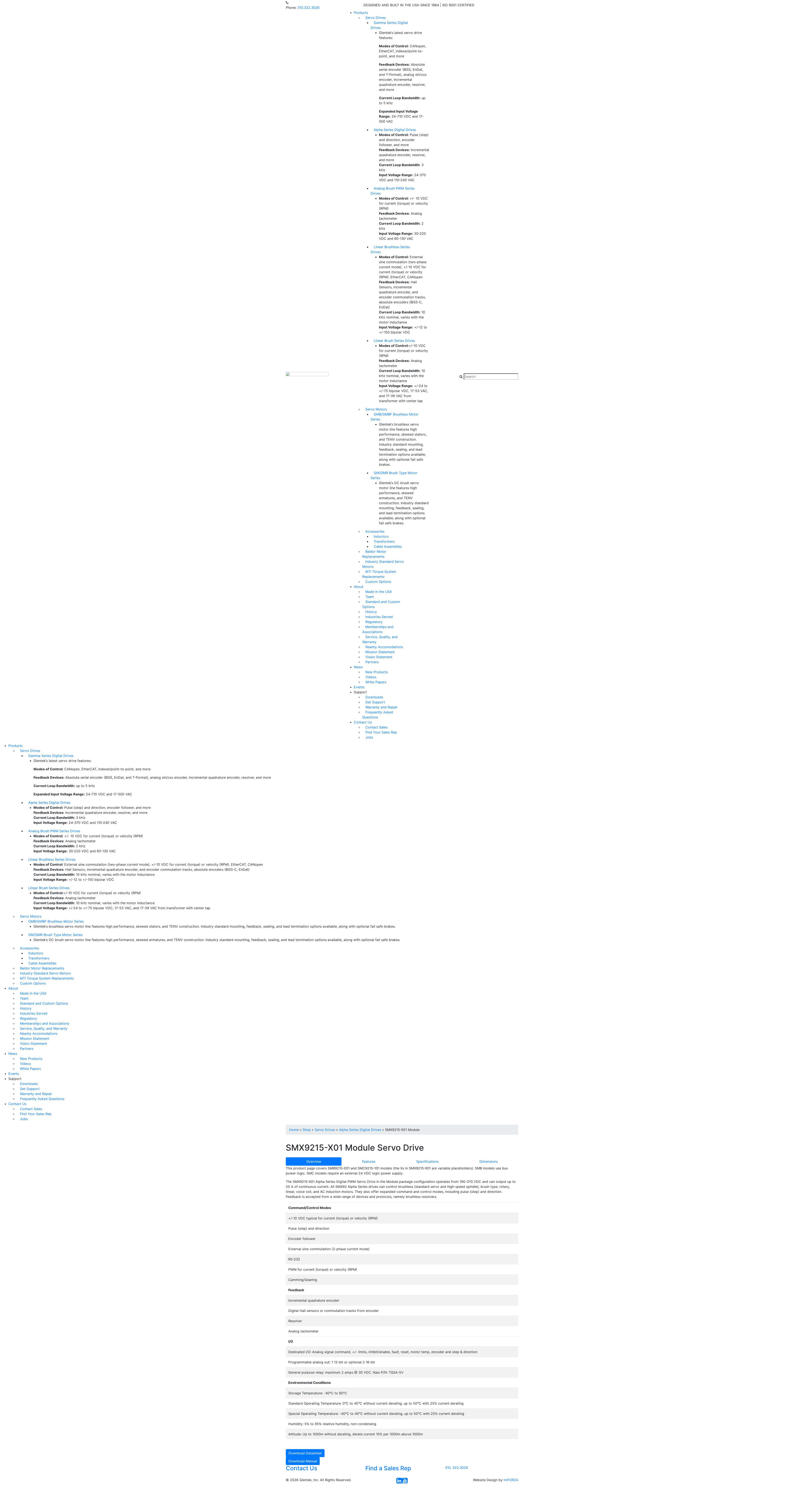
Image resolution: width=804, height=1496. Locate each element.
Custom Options (378, 581)
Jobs (369, 737)
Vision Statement (378, 657)
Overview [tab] (313, 1161)
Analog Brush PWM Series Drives (393, 190)
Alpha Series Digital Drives (395, 130)
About (358, 587)
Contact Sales (376, 727)
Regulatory (374, 622)
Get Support (375, 702)
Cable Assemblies (388, 546)
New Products (376, 672)
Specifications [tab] (427, 1161)
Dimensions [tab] (488, 1161)
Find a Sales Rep (388, 1468)
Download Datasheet (305, 1453)
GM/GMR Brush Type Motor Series (394, 475)
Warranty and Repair (381, 707)
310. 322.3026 (456, 1467)
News (358, 667)
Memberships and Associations (377, 629)
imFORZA (511, 1480)
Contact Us (363, 722)
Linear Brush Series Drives (394, 340)
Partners (372, 662)
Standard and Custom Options (381, 604)
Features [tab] (368, 1161)
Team (369, 597)
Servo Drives (375, 17)
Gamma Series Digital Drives (389, 25)
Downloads (374, 697)
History (371, 612)
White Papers (375, 682)
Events (359, 687)
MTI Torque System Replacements (379, 574)
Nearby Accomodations (384, 647)
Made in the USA (378, 592)
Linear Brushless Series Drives (390, 249)
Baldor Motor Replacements (374, 554)
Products (361, 12)
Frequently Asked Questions (377, 714)
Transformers (384, 541)
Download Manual (303, 1461)
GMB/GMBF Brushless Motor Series (395, 416)
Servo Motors (376, 409)
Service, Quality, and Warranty (380, 639)
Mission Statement (380, 652)
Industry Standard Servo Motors (383, 564)
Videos (370, 677)
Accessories (374, 531)
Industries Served (379, 617)
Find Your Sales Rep (381, 732)
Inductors (381, 536)
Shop (307, 1130)
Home (294, 1130)
